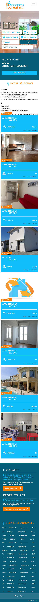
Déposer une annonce (15, 509)
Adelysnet (35, 600)
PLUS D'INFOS (19, 73)
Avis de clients (12, 488)
